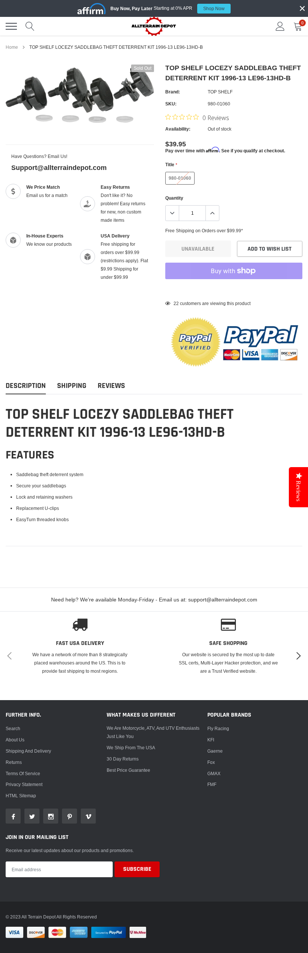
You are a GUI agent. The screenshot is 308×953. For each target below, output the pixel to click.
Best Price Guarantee (128, 770)
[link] (13, 816)
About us (15, 740)
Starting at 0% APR (167, 8)
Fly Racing (218, 728)
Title (171, 164)
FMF (211, 784)
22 (176, 303)
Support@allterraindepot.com (59, 167)
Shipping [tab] (71, 386)
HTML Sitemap (21, 795)
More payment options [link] (233, 289)
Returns (14, 762)
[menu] (11, 26)
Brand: (172, 92)
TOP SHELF (220, 92)
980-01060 (180, 178)
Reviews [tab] (111, 386)
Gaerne (215, 751)
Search (13, 728)
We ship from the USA (131, 747)
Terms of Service (23, 773)
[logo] (154, 26)
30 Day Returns (123, 759)
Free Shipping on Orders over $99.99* (204, 230)
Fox (211, 762)
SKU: (171, 104)
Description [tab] (26, 386)
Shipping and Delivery (28, 751)
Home (12, 47)
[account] (280, 26)
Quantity (174, 198)
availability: (177, 129)
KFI (210, 740)
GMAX (213, 773)
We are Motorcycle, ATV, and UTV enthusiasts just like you (153, 732)
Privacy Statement (24, 784)
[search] (30, 26)
